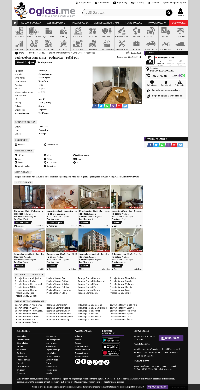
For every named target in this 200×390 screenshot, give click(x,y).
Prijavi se (78, 336)
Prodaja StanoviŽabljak (26, 296)
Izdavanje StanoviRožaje (89, 317)
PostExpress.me (140, 353)
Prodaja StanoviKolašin (57, 284)
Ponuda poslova (157, 23)
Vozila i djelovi (51, 367)
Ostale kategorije (53, 357)
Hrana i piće (51, 353)
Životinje (20, 363)
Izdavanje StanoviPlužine (27, 317)
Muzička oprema (23, 360)
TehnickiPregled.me (170, 349)
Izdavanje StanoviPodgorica (59, 317)
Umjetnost (21, 370)
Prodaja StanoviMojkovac (122, 284)
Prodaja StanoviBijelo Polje (123, 278)
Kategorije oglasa (31, 23)
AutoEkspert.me (153, 349)
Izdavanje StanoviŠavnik (121, 320)
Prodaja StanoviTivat (120, 290)
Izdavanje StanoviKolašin (58, 311)
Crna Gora (78, 53)
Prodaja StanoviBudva (25, 281)
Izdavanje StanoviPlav (88, 314)
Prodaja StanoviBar (55, 278)
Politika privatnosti (82, 350)
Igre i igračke (51, 343)
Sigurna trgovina (82, 357)
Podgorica (90, 53)
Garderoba (21, 353)
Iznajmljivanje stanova (59, 53)
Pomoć (78, 343)
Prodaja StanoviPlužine (26, 290)
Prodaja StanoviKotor (88, 284)
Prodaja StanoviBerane (89, 278)
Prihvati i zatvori (157, 387)
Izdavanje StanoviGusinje (122, 308)
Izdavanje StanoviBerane (90, 305)
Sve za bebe (50, 346)
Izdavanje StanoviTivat (120, 317)
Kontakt (155, 3)
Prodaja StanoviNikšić (25, 287)
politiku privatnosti (137, 387)
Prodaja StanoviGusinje (121, 281)
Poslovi (48, 363)
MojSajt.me (138, 356)
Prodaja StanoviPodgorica (58, 290)
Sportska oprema (53, 340)
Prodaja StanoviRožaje (89, 290)
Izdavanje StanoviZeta (88, 320)
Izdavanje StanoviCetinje (58, 308)
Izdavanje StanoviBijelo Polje (123, 305)
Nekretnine (21, 336)
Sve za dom (21, 350)
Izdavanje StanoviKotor (89, 311)
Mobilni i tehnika (23, 340)
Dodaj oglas (179, 23)
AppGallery (122, 3)
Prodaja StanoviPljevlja (121, 287)
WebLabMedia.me (171, 353)
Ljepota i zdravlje (53, 350)
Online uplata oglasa (176, 3)
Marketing (139, 3)
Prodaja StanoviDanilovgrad (91, 281)
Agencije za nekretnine (106, 23)
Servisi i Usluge (52, 360)
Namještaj (21, 346)
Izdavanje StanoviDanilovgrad (92, 308)
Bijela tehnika (22, 343)
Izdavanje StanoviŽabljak (27, 322)
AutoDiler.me (139, 349)
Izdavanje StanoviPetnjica (58, 314)
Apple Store (103, 3)
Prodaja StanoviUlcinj (56, 293)
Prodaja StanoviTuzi (24, 293)
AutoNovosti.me (155, 353)
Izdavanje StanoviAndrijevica (28, 305)
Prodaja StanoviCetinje (57, 281)
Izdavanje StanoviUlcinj (57, 320)
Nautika (49, 373)
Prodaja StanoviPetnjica (57, 287)
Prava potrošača (81, 353)
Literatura (21, 373)
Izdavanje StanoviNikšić (26, 314)
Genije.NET (149, 356)
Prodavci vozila (79, 23)
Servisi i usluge (133, 23)
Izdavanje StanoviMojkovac (123, 311)
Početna (32, 53)
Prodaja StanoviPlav (87, 287)
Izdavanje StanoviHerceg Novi (29, 311)
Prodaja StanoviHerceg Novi (28, 284)
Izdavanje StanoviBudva (26, 308)
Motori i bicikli (51, 370)
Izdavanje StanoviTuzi (25, 320)
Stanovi (42, 53)
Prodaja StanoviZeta (88, 293)
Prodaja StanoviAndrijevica (28, 278)
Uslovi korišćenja (82, 346)
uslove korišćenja (121, 387)
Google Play (84, 3)
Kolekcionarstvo (23, 367)
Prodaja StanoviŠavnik (120, 293)
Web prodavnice (56, 23)
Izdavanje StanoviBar (56, 305)
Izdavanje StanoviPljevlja (122, 314)
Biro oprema (51, 336)
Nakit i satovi (22, 357)
